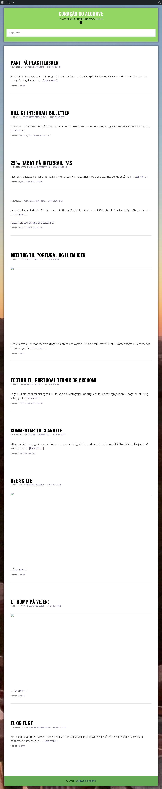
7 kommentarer (54, 485)
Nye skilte (21, 480)
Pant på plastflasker (35, 62)
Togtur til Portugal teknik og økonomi (54, 380)
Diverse (22, 86)
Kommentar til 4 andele (36, 430)
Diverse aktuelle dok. (28, 453)
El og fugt (22, 722)
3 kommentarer (53, 67)
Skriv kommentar (57, 117)
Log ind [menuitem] (10, 2)
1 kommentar (53, 259)
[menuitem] (3, 2)
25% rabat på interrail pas (41, 162)
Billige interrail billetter (40, 112)
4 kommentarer (59, 727)
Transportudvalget (42, 136)
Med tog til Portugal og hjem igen (48, 254)
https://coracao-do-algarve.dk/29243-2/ (32, 222)
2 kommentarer (54, 384)
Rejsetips (29, 136)
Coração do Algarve (81, 13)
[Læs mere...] (50, 80)
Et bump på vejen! (30, 601)
